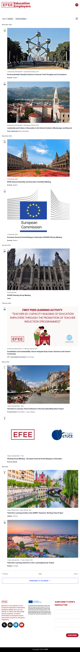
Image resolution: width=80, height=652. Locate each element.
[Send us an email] (10, 625)
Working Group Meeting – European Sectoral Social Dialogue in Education (34, 459)
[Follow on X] (4, 625)
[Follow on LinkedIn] (16, 625)
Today (40, 574)
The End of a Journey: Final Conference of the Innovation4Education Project (35, 409)
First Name (59, 617)
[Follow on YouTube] (21, 625)
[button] (76, 5)
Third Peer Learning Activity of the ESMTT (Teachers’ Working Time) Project (35, 513)
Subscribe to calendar (38, 581)
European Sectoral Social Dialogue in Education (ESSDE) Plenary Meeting (34, 237)
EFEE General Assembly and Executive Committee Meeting (29, 182)
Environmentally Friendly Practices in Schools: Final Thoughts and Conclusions (37, 74)
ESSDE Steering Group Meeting (19, 295)
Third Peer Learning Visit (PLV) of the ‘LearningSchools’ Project (30, 563)
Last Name (59, 625)
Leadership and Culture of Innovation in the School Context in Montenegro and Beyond (39, 128)
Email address (60, 609)
